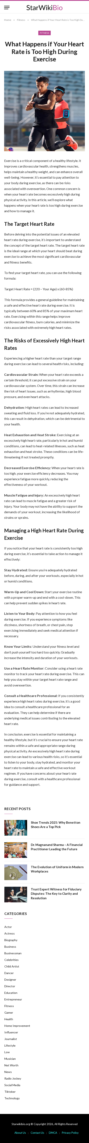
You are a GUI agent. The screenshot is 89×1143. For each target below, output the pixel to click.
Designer (10, 979)
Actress (9, 933)
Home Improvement (17, 1025)
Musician (10, 1058)
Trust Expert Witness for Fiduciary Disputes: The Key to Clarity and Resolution (56, 893)
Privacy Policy (70, 1132)
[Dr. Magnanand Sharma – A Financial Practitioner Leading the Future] (15, 850)
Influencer (11, 1032)
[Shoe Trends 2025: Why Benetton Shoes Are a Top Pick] (15, 828)
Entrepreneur (13, 999)
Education (10, 992)
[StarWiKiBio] (44, 7)
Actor (8, 927)
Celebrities (11, 959)
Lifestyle (10, 1045)
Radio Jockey (12, 1078)
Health (8, 1019)
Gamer (8, 1012)
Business (10, 946)
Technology (12, 1098)
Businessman (13, 953)
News (8, 1072)
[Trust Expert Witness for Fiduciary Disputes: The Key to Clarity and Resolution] (15, 894)
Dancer (9, 973)
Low (7, 1052)
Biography (10, 940)
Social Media (12, 1085)
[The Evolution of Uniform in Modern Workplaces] (15, 872)
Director (9, 986)
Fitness (44, 33)
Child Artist (11, 966)
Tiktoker (10, 1091)
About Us (20, 1132)
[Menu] (7, 7)
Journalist (10, 1039)
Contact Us (37, 1132)
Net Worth (11, 1065)
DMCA (53, 1132)
